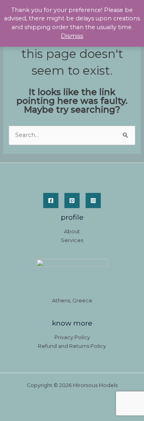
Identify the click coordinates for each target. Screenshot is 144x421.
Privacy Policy (72, 337)
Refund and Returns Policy (72, 346)
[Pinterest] (72, 200)
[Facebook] (50, 200)
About (72, 231)
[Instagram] (93, 200)
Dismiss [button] (72, 36)
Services (72, 240)
